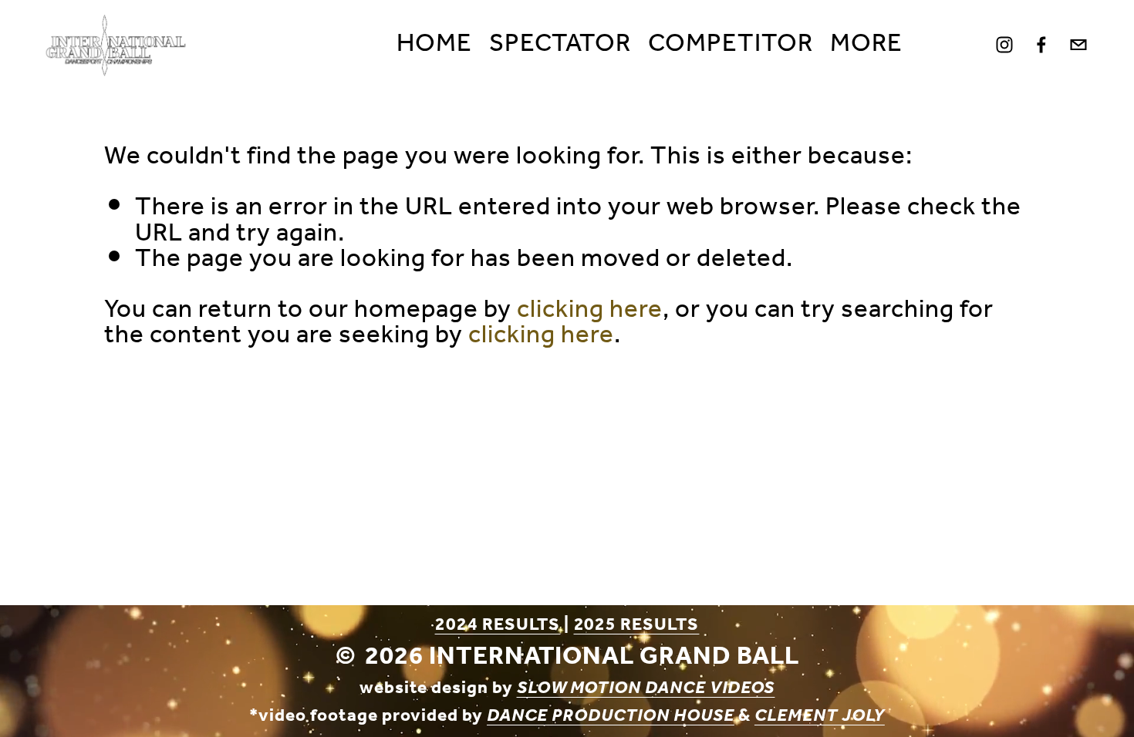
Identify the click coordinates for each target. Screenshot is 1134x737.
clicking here (590, 310)
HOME (434, 44)
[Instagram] (1004, 45)
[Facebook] (1041, 45)
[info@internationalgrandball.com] (1078, 45)
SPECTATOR (560, 44)
